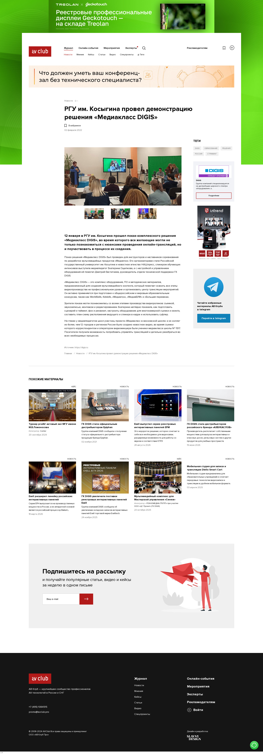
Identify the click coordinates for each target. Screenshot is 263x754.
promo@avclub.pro (39, 711)
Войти (198, 710)
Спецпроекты (127, 54)
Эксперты (131, 47)
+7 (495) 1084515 (38, 706)
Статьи (101, 54)
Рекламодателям (197, 47)
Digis (197, 148)
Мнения (80, 54)
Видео (113, 54)
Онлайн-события (88, 47)
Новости (68, 54)
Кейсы (91, 54)
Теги (141, 54)
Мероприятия (112, 47)
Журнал (68, 47)
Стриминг (212, 154)
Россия (198, 154)
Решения (226, 148)
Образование (211, 148)
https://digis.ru (81, 347)
